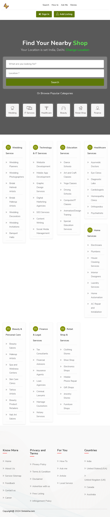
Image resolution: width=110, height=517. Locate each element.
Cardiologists (97, 189)
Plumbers (95, 251)
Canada (90, 487)
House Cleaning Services (95, 262)
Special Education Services (68, 225)
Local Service (66, 483)
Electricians (96, 245)
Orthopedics (97, 206)
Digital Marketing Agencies (41, 201)
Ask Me (64, 5)
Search (46, 5)
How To (63, 461)
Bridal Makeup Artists (13, 201)
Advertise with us (41, 486)
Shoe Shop (69, 360)
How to (55, 5)
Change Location (77, 50)
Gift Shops (69, 387)
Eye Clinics (96, 172)
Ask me (63, 468)
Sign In (45, 14)
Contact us (10, 490)
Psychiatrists (97, 213)
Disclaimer (37, 479)
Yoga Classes (70, 183)
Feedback (10, 483)
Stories (73, 5)
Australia (91, 494)
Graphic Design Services (41, 187)
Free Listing (38, 493)
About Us (10, 468)
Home (8, 461)
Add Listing (66, 14)
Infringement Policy (41, 501)
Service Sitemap (13, 475)
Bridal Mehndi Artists (12, 187)
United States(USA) (97, 468)
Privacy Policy (39, 464)
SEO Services (43, 212)
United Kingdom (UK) (95, 479)
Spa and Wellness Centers (13, 368)
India (89, 461)
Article (63, 475)
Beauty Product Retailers (13, 404)
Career (8, 497)
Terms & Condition (41, 471)
